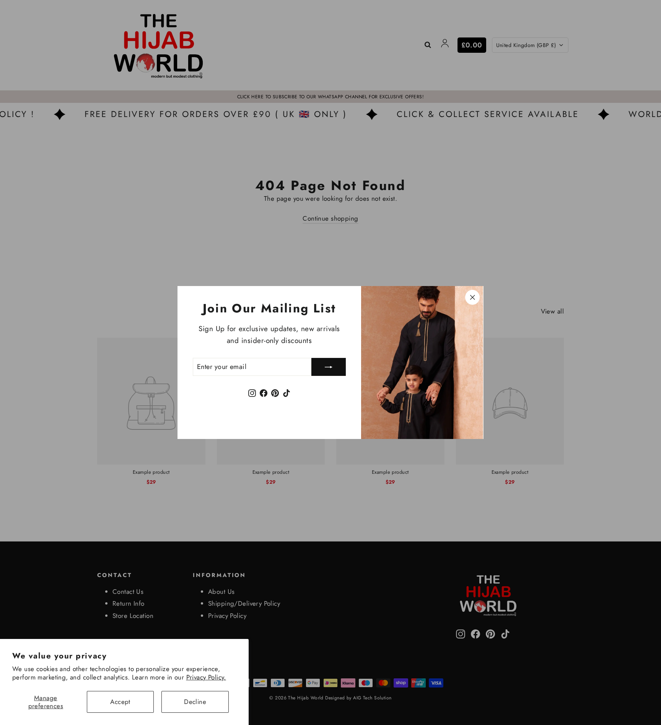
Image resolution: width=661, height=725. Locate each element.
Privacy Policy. (206, 677)
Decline (195, 701)
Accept (120, 701)
